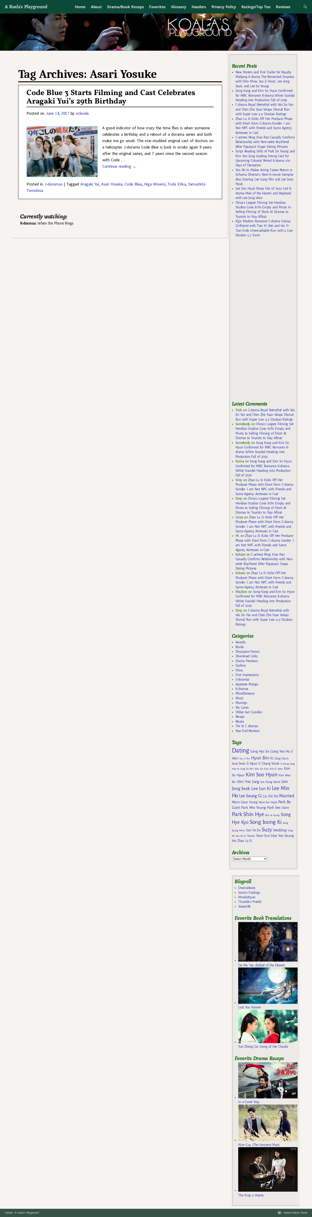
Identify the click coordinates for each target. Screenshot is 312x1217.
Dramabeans (246, 888)
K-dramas (241, 689)
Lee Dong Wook (270, 782)
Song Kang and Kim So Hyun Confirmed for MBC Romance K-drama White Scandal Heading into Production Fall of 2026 (265, 95)
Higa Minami (154, 184)
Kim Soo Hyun (262, 774)
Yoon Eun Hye (266, 836)
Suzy (267, 830)
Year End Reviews (247, 731)
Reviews (283, 6)
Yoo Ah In (241, 836)
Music (239, 698)
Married (286, 795)
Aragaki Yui (89, 184)
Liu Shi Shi (270, 796)
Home (80, 6)
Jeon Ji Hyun (248, 763)
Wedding (279, 830)
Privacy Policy (224, 6)
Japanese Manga (246, 684)
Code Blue (133, 184)
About (96, 6)
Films (239, 670)
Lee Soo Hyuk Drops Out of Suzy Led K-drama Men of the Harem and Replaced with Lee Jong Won (263, 193)
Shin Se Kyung (272, 815)
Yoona (251, 836)
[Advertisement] (266, 321)
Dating (240, 750)
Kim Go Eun (262, 768)
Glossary (178, 6)
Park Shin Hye (248, 814)
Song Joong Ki (266, 822)
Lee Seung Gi (250, 796)
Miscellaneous (245, 693)
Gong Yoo (277, 751)
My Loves (242, 707)
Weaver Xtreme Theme (295, 1212)
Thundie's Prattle (249, 902)
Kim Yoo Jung (248, 782)
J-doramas (53, 184)
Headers (199, 6)
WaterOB (244, 906)
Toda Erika (176, 184)
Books (239, 647)
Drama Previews (246, 661)
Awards (240, 642)
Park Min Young (253, 808)
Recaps (240, 717)
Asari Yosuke (111, 184)
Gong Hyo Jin (259, 751)
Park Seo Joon (278, 808)
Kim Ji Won (276, 768)
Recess (239, 721)
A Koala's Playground (26, 6)
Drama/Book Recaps (125, 6)
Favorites (157, 6)
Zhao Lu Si (244, 841)
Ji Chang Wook (269, 763)
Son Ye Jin (253, 830)
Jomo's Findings (249, 892)
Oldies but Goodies (248, 712)
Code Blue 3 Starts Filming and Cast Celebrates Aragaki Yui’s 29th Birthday (110, 97)
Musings (241, 703)
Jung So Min (246, 768)
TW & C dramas (246, 726)
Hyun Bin (260, 758)
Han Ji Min (244, 758)
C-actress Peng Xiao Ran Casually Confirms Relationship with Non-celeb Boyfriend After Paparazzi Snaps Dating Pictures (265, 141)
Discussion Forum (247, 651)
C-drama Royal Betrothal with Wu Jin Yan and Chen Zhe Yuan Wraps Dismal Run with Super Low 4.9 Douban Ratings (264, 109)
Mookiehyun (246, 897)
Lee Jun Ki (261, 788)
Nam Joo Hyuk (268, 802)
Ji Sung (284, 763)
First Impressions (247, 675)
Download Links (246, 656)
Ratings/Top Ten (256, 6)
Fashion (240, 665)
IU (271, 758)
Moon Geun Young (245, 802)
